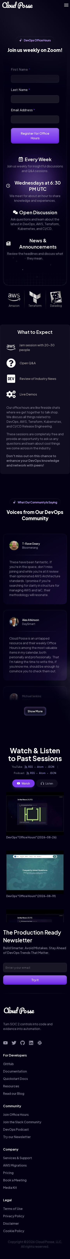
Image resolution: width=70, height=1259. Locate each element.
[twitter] (14, 1042)
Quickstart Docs (15, 1079)
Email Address (23, 110)
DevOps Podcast (16, 1129)
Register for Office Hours (35, 135)
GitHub (8, 1064)
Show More (35, 711)
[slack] (39, 1042)
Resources (11, 1086)
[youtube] (5, 1042)
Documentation (15, 1071)
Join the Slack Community (22, 1122)
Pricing (8, 1173)
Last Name (20, 90)
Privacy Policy (13, 1216)
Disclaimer (11, 1223)
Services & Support (17, 1158)
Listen (49, 783)
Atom (40, 766)
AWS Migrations (15, 1165)
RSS (30, 766)
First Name (20, 69)
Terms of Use (13, 1209)
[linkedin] (31, 1042)
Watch (26, 783)
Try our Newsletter (17, 1137)
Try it (35, 980)
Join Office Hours (16, 1114)
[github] (22, 1042)
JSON (51, 766)
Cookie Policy (13, 1231)
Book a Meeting (15, 1180)
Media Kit (10, 1187)
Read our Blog (13, 1093)
